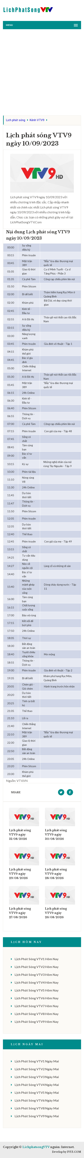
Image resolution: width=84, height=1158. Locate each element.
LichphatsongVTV (35, 1147)
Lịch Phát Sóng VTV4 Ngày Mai (37, 1084)
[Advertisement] (42, 73)
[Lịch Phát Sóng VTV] (28, 9)
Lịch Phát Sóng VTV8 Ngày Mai (37, 1108)
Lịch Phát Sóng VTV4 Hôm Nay (37, 982)
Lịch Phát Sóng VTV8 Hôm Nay (37, 1014)
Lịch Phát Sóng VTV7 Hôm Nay (37, 1006)
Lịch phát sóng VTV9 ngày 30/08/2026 (56, 834)
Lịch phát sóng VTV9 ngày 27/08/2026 (20, 913)
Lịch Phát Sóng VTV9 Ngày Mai (37, 1116)
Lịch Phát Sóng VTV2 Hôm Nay (37, 967)
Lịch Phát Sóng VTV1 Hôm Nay (37, 959)
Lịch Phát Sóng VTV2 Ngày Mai (37, 1069)
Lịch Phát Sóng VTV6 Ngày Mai (37, 1100)
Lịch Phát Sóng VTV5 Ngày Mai (37, 1092)
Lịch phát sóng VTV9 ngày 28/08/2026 (56, 874)
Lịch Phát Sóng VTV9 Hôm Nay (37, 1021)
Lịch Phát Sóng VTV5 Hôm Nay (37, 990)
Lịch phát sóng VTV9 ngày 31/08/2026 (20, 834)
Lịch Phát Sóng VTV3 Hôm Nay (37, 974)
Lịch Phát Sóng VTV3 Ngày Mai (37, 1077)
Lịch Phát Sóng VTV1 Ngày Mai (37, 1061)
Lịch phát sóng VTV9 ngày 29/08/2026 (20, 874)
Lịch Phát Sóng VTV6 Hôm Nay (37, 998)
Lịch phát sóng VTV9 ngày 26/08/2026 (56, 913)
